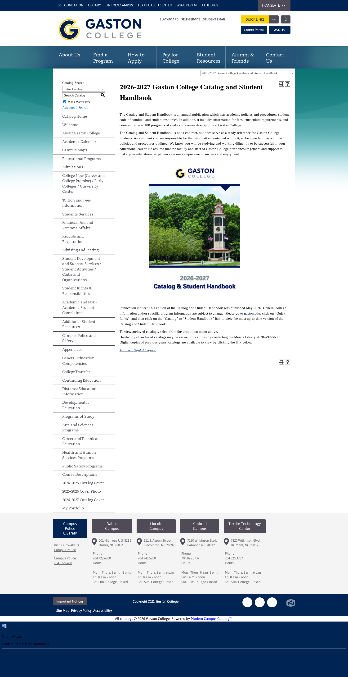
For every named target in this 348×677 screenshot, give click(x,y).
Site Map (62, 611)
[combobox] (247, 73)
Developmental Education (75, 405)
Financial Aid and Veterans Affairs (77, 225)
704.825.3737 (190, 558)
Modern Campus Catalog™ (211, 619)
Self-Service (190, 19)
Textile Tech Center (155, 5)
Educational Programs (81, 158)
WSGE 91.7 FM (187, 5)
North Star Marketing (290, 603)
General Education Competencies (78, 361)
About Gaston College (81, 133)
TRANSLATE (271, 5)
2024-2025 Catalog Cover (83, 483)
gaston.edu (252, 313)
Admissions (72, 167)
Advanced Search (75, 108)
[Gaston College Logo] (106, 29)
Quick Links (254, 19)
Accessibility (102, 611)
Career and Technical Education (80, 441)
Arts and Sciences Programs (77, 428)
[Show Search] (285, 19)
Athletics (209, 5)
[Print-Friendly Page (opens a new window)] (281, 84)
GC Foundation (70, 5)
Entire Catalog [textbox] (73, 89)
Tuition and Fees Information (76, 203)
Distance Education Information (79, 391)
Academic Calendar (79, 141)
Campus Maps (74, 150)
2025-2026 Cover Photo (81, 491)
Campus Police (65, 550)
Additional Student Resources (78, 324)
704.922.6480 (63, 563)
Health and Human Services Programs (79, 455)
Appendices (72, 349)
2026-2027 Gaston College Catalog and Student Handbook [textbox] (240, 73)
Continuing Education (81, 380)
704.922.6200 (102, 558)
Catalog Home (74, 116)
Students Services (77, 214)
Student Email (214, 19)
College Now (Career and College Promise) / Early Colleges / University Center (83, 183)
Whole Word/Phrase (79, 102)
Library (94, 5)
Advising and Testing (80, 250)
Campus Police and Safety (79, 338)
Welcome (70, 125)
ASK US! (280, 30)
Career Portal (254, 30)
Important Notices (69, 601)
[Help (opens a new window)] (287, 84)
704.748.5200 (147, 558)
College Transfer (76, 372)
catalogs (126, 619)
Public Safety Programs (82, 466)
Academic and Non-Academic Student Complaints (79, 307)
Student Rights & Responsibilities (77, 291)
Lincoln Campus (119, 5)
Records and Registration (73, 239)
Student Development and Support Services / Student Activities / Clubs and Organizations (81, 269)
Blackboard (169, 19)
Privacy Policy (81, 611)
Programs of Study (78, 416)
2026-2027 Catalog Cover (83, 500)
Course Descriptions (79, 474)
